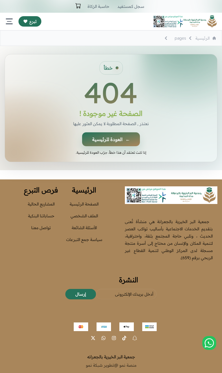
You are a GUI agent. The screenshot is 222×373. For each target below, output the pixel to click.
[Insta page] (114, 338)
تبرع (33, 21)
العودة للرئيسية (111, 139)
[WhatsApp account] (103, 338)
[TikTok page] (124, 338)
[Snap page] (134, 338)
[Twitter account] (93, 338)
